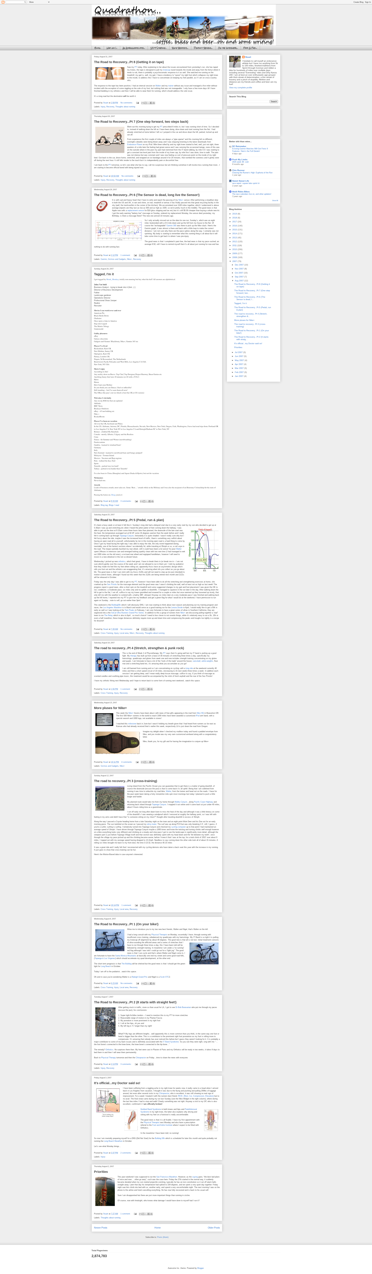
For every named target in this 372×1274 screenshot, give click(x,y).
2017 (235, 221)
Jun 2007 (239, 356)
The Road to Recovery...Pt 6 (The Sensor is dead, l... (249, 298)
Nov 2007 (239, 269)
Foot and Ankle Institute (162, 1125)
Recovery (110, 107)
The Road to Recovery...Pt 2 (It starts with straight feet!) (135, 1002)
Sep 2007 (239, 277)
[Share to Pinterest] (153, 102)
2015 (235, 229)
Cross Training (107, 633)
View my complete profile (240, 87)
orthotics (122, 561)
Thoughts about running (125, 107)
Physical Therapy (108, 1058)
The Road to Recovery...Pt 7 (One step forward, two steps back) (141, 121)
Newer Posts (100, 1227)
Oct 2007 (239, 273)
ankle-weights (207, 661)
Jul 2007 (239, 352)
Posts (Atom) (162, 1237)
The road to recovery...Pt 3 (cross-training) (125, 781)
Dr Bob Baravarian (184, 1007)
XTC (167, 977)
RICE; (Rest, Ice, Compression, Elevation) (196, 1096)
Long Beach (106, 966)
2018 (235, 217)
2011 (234, 245)
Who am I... (112, 48)
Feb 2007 (239, 372)
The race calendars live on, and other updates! (251, 194)
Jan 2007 (239, 376)
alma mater (151, 824)
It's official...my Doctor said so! (117, 1083)
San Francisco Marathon (166, 1177)
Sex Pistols (112, 584)
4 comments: (127, 762)
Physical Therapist (159, 935)
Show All (275, 200)
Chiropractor (141, 1058)
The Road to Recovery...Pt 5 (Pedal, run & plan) (129, 520)
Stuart (248, 57)
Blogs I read (114, 505)
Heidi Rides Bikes (241, 191)
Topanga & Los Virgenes (105, 958)
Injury (103, 107)
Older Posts (214, 1227)
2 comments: (126, 1153)
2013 (235, 237)
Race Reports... (180, 48)
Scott (162, 977)
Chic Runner (238, 170)
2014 (235, 233)
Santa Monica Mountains (125, 956)
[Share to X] (148, 102)
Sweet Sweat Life (240, 181)
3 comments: (126, 501)
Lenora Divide (177, 607)
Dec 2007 (239, 265)
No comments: (126, 103)
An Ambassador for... (134, 48)
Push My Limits (239, 159)
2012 (235, 241)
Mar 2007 (239, 368)
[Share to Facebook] (151, 102)
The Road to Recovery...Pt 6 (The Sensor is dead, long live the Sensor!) (147, 195)
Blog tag (104, 505)
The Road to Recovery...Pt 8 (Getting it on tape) (129, 62)
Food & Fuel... (250, 48)
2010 (235, 249)
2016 (235, 225)
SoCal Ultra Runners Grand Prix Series (127, 613)
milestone (132, 724)
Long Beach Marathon (113, 1141)
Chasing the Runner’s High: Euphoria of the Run (252, 173)
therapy (133, 656)
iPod (198, 716)
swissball (196, 661)
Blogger (200, 1268)
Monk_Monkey (112, 279)
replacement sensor (135, 210)
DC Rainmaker (239, 146)
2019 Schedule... (158, 48)
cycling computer (178, 827)
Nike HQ (200, 713)
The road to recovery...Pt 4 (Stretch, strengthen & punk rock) (139, 648)
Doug (113, 494)
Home (157, 1227)
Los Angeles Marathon (112, 607)
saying (195, 1177)
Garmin (104, 259)
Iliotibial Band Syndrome (151, 1109)
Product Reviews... (203, 48)
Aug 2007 (239, 280)
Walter (158, 86)
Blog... (97, 48)
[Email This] (142, 102)
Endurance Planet (134, 144)
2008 (235, 257)
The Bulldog (126, 964)
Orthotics (109, 1050)
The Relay (108, 615)
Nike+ (180, 200)
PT (136, 67)
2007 (235, 261)
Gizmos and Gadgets (117, 259)
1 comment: (125, 255)
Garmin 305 (171, 225)
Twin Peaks (129, 610)
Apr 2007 (239, 364)
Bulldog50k (116, 605)
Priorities (101, 1172)
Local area (124, 633)
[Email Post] (137, 103)
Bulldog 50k (160, 1138)
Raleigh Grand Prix (140, 977)
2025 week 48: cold (240, 162)
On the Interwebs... (228, 48)
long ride (189, 668)
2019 (235, 214)
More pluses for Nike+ (110, 708)
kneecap (166, 70)
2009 (235, 253)
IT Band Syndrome (171, 1042)
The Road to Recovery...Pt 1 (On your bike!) (126, 924)
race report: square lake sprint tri (246, 183)
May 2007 (240, 360)
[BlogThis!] (145, 102)
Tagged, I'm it (104, 274)
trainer (171, 86)
